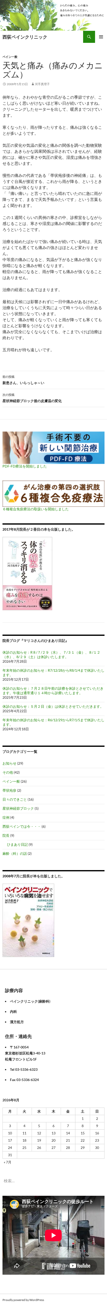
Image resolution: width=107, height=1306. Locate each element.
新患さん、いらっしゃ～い (23, 380)
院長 (5, 835)
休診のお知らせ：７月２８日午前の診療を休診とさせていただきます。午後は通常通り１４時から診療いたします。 (53, 690)
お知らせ (9, 763)
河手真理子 (42, 84)
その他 (7, 772)
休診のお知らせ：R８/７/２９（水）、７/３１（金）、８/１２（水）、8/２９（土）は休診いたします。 (51, 654)
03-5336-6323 (26, 1069)
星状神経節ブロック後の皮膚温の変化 (32, 398)
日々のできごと (14, 799)
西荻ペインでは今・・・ (21, 826)
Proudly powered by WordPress (23, 1300)
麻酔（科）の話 (14, 853)
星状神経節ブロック (18, 808)
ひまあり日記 (17, 844)
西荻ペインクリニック (24, 37)
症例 (5, 817)
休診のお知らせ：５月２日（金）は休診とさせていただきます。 (53, 706)
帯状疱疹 (9, 790)
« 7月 (7, 1162)
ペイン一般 (9, 57)
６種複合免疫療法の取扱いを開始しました (35, 509)
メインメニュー (101, 37)
